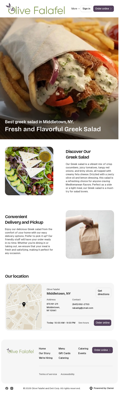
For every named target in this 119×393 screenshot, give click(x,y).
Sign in (86, 8)
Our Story (44, 353)
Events (82, 353)
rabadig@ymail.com (82, 308)
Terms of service (48, 374)
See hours (83, 322)
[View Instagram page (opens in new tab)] (12, 388)
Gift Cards (65, 353)
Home (42, 348)
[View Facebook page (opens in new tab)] (7, 388)
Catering (83, 348)
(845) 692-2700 (80, 304)
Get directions (103, 292)
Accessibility (68, 374)
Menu (62, 348)
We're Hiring (46, 358)
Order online (103, 322)
